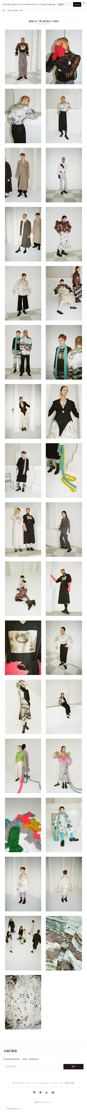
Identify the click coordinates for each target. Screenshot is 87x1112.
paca (61, 1083)
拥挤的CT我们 (70, 1083)
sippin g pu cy (44, 1083)
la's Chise (54, 1083)
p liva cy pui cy (31, 1083)
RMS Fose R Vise (18, 1083)
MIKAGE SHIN (47, 1102)
